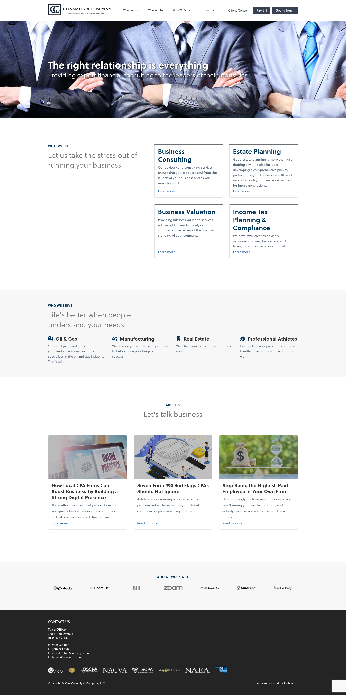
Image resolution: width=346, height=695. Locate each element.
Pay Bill (261, 10)
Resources (207, 10)
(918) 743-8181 (60, 645)
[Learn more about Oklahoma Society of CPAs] (89, 670)
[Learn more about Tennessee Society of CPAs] (142, 670)
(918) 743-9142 (60, 649)
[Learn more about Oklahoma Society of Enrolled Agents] (221, 670)
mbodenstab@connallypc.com (71, 653)
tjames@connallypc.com (67, 657)
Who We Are (156, 10)
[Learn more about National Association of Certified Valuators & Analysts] (114, 670)
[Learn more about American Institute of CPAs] (56, 670)
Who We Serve (182, 10)
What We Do (131, 10)
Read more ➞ (88, 522)
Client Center (238, 10)
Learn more (186, 190)
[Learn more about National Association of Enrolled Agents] (197, 670)
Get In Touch (285, 10)
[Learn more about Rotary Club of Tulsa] (169, 670)
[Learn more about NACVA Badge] (71, 670)
